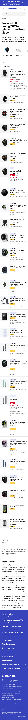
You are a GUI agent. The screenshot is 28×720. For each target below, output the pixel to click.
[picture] (4, 73)
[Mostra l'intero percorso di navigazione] (2, 18)
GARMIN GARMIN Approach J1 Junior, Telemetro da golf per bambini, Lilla (18, 443)
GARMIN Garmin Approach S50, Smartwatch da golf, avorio (17, 424)
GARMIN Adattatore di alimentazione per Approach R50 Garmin (18, 300)
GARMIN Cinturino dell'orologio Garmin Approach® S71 (16, 399)
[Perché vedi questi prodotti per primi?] (2, 66)
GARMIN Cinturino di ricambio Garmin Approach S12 (18, 346)
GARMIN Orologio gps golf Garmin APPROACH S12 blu (17, 267)
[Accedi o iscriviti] (21, 9)
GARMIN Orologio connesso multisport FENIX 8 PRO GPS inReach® (18, 155)
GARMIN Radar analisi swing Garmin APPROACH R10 (18, 220)
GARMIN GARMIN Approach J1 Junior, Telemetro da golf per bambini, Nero (18, 363)
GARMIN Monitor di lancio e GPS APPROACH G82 (17, 505)
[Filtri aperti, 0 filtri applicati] (4, 62)
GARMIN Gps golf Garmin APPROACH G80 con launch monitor (18, 521)
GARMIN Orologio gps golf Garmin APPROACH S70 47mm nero (17, 111)
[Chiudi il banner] (25, 3)
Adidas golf (18, 55)
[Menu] (3, 9)
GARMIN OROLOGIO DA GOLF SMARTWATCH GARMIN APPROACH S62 (18, 284)
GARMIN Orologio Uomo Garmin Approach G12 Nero (17, 191)
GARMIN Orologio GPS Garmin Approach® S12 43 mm (18, 236)
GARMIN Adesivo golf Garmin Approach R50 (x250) (18, 331)
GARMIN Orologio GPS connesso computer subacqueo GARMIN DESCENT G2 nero (18, 73)
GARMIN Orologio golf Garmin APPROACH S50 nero (18, 170)
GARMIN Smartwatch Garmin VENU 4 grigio (18, 95)
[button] (26, 86)
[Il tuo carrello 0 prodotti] (24, 9)
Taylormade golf (7, 55)
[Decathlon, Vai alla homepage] (12, 9)
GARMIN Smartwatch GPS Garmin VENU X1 (17, 491)
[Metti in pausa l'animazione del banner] (22, 3)
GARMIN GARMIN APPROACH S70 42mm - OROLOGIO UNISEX (18, 207)
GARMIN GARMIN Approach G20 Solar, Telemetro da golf (18, 315)
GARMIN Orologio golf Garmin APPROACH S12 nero (18, 125)
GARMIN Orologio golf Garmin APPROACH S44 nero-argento (18, 139)
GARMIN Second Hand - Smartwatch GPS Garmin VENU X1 (17, 479)
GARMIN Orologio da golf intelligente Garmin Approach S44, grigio (18, 252)
